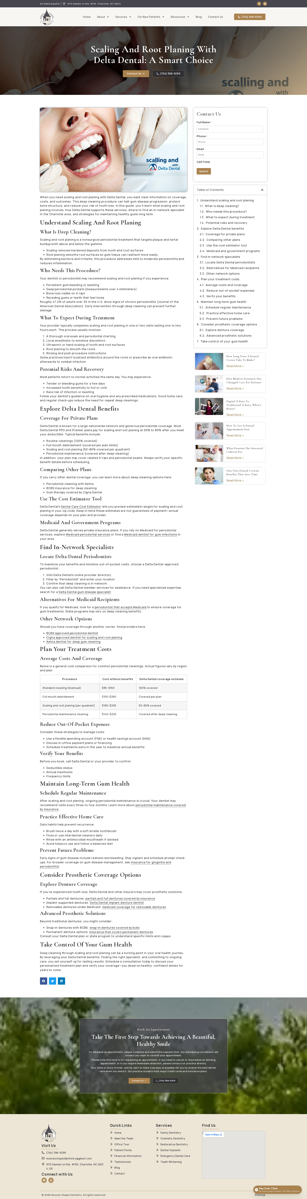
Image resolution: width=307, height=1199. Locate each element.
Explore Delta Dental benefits (222, 228)
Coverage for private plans (225, 234)
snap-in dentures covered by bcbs (115, 927)
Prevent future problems (224, 319)
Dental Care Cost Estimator (81, 506)
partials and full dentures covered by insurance (120, 898)
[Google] (265, 4)
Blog (199, 17)
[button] (43, 981)
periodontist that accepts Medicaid (120, 607)
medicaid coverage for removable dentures (134, 907)
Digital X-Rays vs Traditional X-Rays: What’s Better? (243, 405)
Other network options (223, 273)
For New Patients (149, 17)
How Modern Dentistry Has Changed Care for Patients (244, 380)
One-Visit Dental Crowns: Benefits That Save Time (243, 472)
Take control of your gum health (224, 341)
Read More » (235, 366)
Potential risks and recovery (226, 223)
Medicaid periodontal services (88, 534)
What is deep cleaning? (222, 206)
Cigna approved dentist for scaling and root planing (84, 637)
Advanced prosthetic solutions (229, 335)
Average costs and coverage (227, 285)
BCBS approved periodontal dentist (72, 633)
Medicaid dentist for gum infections (150, 534)
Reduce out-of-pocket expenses (230, 290)
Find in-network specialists (220, 257)
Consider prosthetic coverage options (229, 324)
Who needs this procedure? (226, 211)
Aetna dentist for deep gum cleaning (73, 641)
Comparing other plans (223, 240)
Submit (203, 171)
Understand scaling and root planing (227, 200)
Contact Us (215, 17)
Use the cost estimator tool (226, 245)
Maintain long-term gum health (223, 302)
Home (87, 17)
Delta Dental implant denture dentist (117, 902)
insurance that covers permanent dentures (121, 932)
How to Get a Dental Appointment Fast (240, 427)
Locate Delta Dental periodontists (230, 262)
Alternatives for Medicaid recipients (232, 268)
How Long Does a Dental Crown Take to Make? (242, 358)
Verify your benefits (221, 296)
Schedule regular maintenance (228, 307)
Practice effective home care (228, 313)
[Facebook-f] (259, 4)
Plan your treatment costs (220, 279)
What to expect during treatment (230, 217)
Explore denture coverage (225, 330)
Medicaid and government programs (233, 251)
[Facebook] (44, 1180)
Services (121, 17)
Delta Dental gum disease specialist (85, 592)
